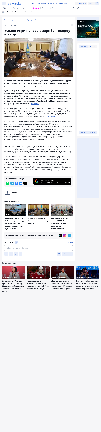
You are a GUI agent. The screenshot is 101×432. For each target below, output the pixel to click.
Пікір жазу (67, 254)
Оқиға (50, 3)
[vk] (20, 183)
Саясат (32, 3)
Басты (6, 20)
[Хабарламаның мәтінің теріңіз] (38, 248)
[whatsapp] (7, 183)
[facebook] (16, 183)
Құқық (55, 3)
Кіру (71, 242)
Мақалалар (63, 3)
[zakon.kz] (14, 3)
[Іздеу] (97, 3)
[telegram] (12, 183)
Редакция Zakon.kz (33, 20)
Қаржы (43, 3)
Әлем (38, 3)
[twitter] (25, 183)
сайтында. (51, 116)
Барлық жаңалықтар (18, 20)
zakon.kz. (35, 103)
